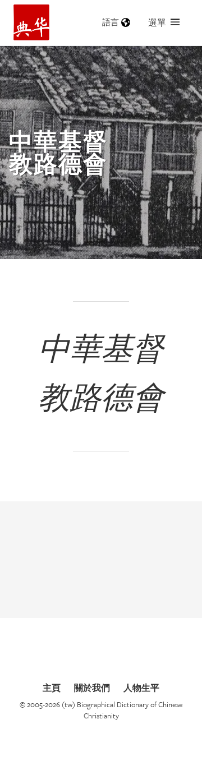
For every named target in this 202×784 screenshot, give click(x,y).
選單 (157, 22)
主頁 (52, 687)
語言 (110, 22)
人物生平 (141, 687)
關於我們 (92, 687)
